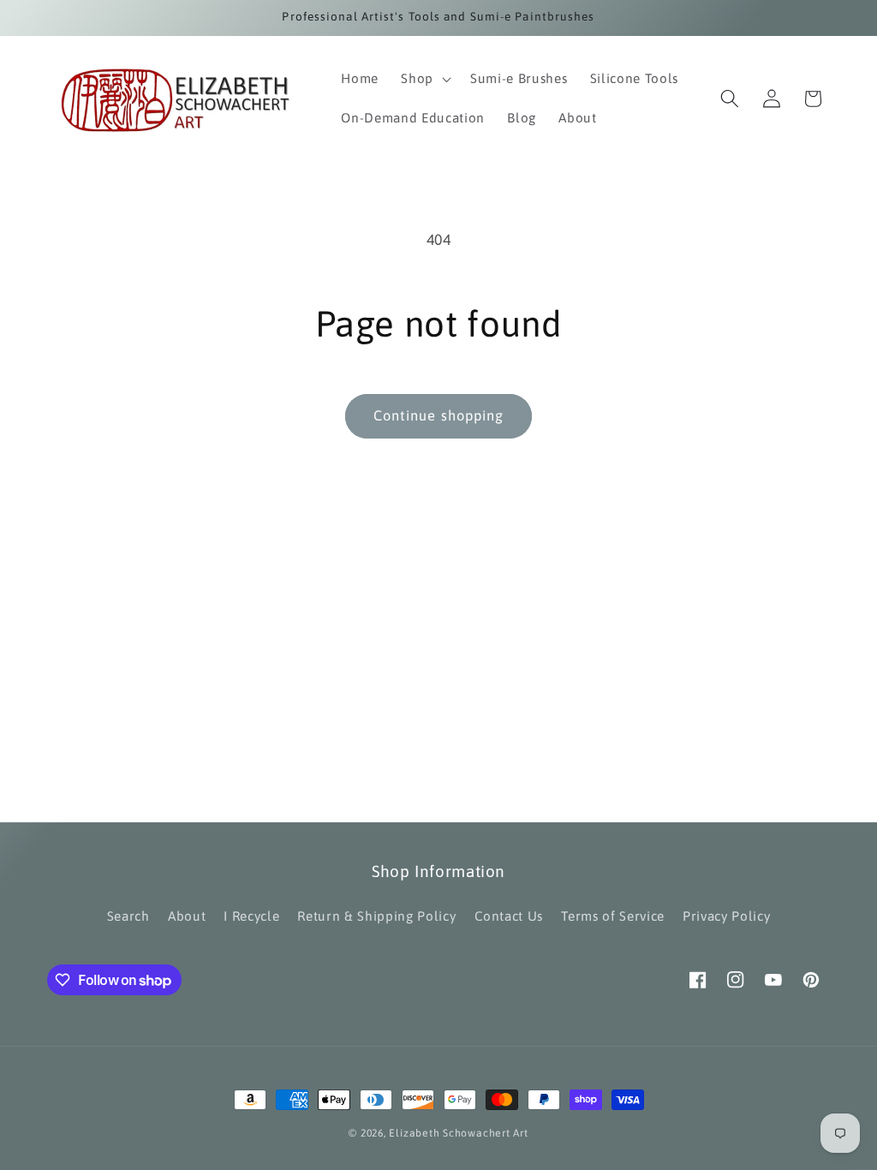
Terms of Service (613, 916)
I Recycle (251, 916)
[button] (424, 78)
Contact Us (509, 916)
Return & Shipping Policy (376, 916)
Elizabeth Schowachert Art (458, 1133)
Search (128, 916)
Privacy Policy (726, 916)
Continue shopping (438, 415)
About (187, 916)
